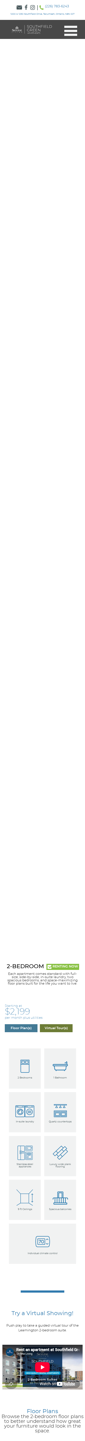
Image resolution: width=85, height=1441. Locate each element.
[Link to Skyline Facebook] (26, 8)
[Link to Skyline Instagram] (32, 8)
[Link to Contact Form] (19, 8)
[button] (69, 31)
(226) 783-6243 (57, 6)
